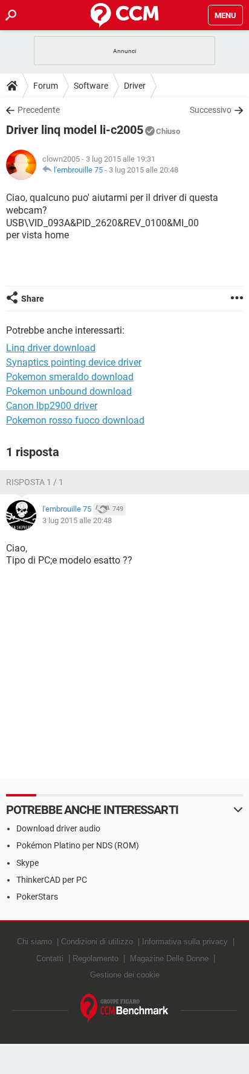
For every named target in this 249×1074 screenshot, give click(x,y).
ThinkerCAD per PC (51, 880)
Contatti (49, 958)
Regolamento (95, 958)
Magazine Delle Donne (169, 958)
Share (32, 298)
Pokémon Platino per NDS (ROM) (77, 845)
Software (91, 86)
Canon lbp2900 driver (51, 405)
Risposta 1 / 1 (34, 482)
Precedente (39, 110)
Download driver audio (58, 828)
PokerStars (37, 896)
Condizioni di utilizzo (97, 941)
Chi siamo (34, 941)
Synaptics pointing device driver (73, 362)
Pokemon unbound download (69, 391)
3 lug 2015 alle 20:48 (143, 169)
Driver (135, 86)
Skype (27, 863)
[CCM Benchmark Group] (124, 1008)
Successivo (210, 110)
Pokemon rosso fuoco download (75, 420)
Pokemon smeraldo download (70, 377)
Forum (45, 86)
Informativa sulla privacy (185, 941)
